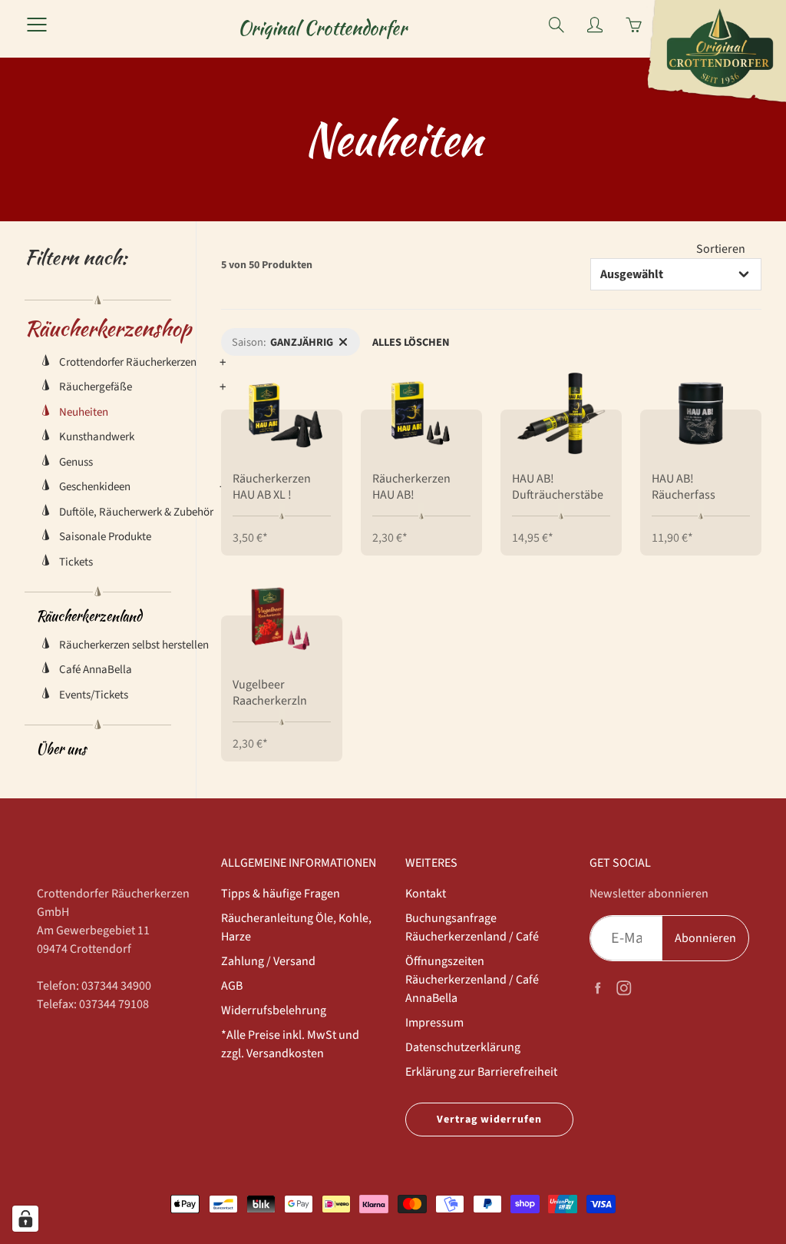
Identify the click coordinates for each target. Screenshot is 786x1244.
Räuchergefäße (95, 387)
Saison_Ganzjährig (264, 336)
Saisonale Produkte (105, 537)
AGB (232, 985)
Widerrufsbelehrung (273, 1010)
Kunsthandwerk (96, 437)
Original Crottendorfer (322, 28)
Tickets (76, 562)
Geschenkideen (94, 487)
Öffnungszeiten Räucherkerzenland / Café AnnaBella (472, 980)
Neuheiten (83, 412)
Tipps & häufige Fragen (280, 893)
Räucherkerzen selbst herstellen (134, 645)
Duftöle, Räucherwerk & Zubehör (136, 512)
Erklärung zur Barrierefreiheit (481, 1071)
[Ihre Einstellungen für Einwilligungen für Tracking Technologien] (25, 1219)
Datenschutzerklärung (462, 1047)
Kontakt (425, 893)
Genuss (76, 462)
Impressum (434, 1022)
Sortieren (720, 249)
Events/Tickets (93, 695)
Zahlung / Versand (268, 961)
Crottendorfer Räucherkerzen (127, 362)
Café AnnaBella (95, 670)
